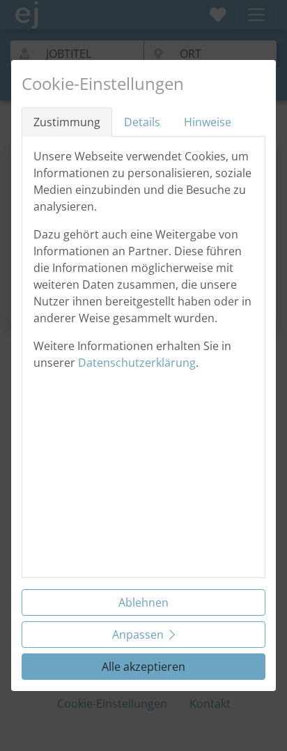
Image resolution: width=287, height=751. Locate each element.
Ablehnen (143, 602)
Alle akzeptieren (143, 666)
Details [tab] (142, 122)
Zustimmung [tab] (66, 122)
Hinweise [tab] (207, 122)
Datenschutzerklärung (137, 362)
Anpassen (138, 634)
